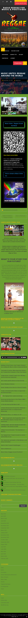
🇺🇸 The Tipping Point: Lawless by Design (11, 396)
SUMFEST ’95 (13, 54)
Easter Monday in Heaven (7, 384)
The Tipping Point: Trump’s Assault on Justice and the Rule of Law (13, 435)
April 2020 (3, 553)
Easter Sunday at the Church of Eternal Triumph (13, 387)
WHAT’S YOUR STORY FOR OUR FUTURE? (14, 260)
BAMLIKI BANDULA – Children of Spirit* (7, 216)
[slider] (24, 357)
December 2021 (5, 525)
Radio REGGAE (5, 51)
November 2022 (5, 523)
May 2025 (3, 513)
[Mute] (21, 357)
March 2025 (4, 518)
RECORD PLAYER (15, 51)
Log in (2, 598)
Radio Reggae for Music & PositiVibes (14, 9)
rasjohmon (18, 80)
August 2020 (4, 544)
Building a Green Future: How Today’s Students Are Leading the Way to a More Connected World (14, 366)
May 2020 (3, 551)
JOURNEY (12, 58)
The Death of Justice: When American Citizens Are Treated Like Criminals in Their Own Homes (13, 371)
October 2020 (4, 539)
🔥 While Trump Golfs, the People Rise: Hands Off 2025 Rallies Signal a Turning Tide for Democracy (13, 419)
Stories (2, 581)
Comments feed (5, 602)
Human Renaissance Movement (9, 574)
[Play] (2, 357)
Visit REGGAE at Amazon (9, 476)
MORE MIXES (5, 54)
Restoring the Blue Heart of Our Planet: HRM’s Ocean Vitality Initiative (13, 400)
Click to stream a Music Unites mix (14, 175)
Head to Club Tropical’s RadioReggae (10, 445)
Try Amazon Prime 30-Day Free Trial (12, 482)
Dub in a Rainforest (20, 215)
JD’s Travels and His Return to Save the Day (12, 380)
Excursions (3, 572)
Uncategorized (13, 210)
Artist (2, 567)
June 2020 (3, 549)
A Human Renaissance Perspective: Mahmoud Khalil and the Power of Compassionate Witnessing (13, 409)
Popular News (18, 63)
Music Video (4, 579)
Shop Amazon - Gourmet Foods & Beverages (14, 490)
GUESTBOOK (5, 58)
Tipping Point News (5, 584)
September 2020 (5, 542)
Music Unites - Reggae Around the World (14, 124)
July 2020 (3, 546)
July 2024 (3, 521)
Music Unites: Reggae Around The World (11, 452)
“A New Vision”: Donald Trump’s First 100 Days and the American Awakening (13, 376)
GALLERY (21, 54)
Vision (2, 588)
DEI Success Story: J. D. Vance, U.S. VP (11, 414)
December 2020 (5, 535)
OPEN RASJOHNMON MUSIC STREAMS (14, 238)
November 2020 (5, 537)
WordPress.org (4, 605)
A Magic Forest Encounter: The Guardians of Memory (13, 430)
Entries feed (4, 600)
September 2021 (5, 528)
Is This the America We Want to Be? (10, 404)
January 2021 (4, 532)
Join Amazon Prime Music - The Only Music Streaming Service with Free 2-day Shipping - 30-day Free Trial (14, 486)
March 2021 (4, 530)
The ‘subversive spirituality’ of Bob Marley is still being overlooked (14, 441)
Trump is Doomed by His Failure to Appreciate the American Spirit (13, 391)
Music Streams (4, 577)
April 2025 (3, 516)
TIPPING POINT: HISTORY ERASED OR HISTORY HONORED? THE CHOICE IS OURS (13, 425)
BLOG (2, 570)
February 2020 (4, 558)
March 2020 (4, 556)
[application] (14, 357)
